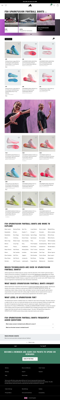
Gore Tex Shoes (24, 229)
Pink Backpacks (33, 241)
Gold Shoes (16, 249)
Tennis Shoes (42, 255)
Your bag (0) (43, 346)
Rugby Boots (34, 261)
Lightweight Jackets (25, 261)
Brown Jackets (15, 232)
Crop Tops (16, 243)
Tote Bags (41, 258)
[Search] (54, 5)
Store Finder (25, 375)
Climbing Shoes (15, 238)
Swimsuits (42, 249)
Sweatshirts (42, 246)
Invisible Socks (24, 252)
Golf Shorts (16, 258)
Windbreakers (51, 246)
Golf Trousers (16, 261)
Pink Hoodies (34, 243)
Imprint (23, 371)
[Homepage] (30, 6)
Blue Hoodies (8, 255)
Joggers (24, 255)
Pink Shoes (33, 246)
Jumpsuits (24, 258)
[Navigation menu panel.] (2, 5)
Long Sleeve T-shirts (34, 229)
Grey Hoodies (25, 240)
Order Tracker (42, 367)
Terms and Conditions (27, 392)
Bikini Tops (7, 240)
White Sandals (51, 240)
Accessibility (41, 392)
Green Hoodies (25, 235)
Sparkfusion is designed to (41, 274)
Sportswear (34, 238)
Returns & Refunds (26, 367)
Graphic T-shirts (24, 232)
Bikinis (6, 243)
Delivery (7, 367)
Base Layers (8, 229)
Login (15, 346)
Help (6, 375)
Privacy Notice (8, 392)
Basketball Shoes (7, 232)
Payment (41, 371)
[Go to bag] (57, 5)
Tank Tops (41, 252)
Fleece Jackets (15, 247)
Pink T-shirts (34, 249)
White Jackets (51, 232)
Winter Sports (51, 252)
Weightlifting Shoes (51, 229)
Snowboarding (43, 243)
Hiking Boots (25, 249)
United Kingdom (32, 397)
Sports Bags (34, 235)
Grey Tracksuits (24, 244)
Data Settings (25, 388)
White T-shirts (51, 243)
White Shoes (51, 235)
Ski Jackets (42, 238)
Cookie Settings (8, 388)
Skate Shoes (42, 235)
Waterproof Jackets (42, 261)
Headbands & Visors (25, 247)
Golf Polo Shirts (15, 255)
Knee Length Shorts (42, 229)
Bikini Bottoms (7, 238)
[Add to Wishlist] (19, 44)
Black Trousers (7, 252)
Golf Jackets (16, 252)
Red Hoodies (34, 255)
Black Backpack (7, 247)
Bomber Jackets (7, 261)
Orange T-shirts (33, 232)
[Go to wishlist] (6, 5)
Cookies (40, 388)
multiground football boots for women (38, 286)
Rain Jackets (34, 252)
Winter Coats (16, 240)
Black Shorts (8, 249)
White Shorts (51, 238)
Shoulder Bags (41, 232)
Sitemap (7, 371)
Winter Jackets (50, 249)
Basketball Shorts (7, 235)
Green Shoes (25, 238)
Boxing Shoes (16, 229)
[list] (28, 39)
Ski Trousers (42, 240)
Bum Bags (16, 235)
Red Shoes (33, 258)
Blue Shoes (7, 258)
